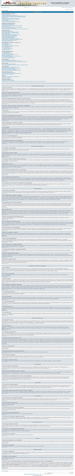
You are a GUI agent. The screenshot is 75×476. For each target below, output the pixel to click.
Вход (3, 7)
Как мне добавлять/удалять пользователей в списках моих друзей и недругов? (15, 64)
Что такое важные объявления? (7, 46)
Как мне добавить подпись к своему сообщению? (10, 32)
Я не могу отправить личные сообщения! (9, 60)
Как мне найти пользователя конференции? (9, 69)
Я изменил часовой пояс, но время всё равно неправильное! (12, 25)
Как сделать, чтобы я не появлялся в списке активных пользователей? (14, 16)
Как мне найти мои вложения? (7, 77)
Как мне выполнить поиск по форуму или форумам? (10, 67)
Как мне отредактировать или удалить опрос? (9, 35)
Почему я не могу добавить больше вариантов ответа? (11, 34)
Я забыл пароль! (5, 17)
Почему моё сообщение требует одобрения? (9, 40)
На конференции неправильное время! (8, 24)
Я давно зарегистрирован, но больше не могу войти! (10, 19)
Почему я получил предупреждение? (8, 37)
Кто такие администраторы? (6, 52)
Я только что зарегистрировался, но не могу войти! (10, 18)
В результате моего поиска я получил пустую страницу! (11, 68)
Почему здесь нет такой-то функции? (8, 80)
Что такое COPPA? (5, 20)
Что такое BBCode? (5, 43)
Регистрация (7, 7)
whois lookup (70, 462)
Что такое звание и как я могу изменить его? (9, 28)
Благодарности (71, 7)
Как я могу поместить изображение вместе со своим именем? (12, 27)
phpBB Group (34, 452)
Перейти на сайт (26, 7)
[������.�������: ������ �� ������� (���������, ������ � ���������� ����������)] (28, 474)
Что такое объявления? (6, 47)
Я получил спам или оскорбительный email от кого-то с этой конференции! (14, 61)
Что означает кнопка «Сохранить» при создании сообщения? (12, 39)
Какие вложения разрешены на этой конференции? (10, 76)
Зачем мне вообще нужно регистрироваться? (9, 15)
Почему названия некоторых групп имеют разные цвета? (11, 56)
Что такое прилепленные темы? (7, 48)
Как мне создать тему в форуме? (7, 31)
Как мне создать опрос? (6, 33)
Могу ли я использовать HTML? (7, 44)
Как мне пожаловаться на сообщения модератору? (10, 38)
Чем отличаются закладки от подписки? (8, 72)
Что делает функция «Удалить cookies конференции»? (11, 21)
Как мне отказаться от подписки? (7, 74)
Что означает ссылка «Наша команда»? (8, 57)
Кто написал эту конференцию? (7, 79)
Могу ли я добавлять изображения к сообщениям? (10, 45)
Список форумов (5, 10)
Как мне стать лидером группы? (7, 55)
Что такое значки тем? (5, 49)
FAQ (63, 7)
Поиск (67, 7)
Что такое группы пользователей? (7, 53)
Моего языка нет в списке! (6, 26)
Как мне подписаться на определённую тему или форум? (11, 73)
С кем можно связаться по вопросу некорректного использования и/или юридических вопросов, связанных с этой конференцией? (23, 81)
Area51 (3, 458)
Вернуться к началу (4, 90)
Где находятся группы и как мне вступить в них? (10, 54)
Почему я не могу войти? (6, 14)
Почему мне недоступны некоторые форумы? (9, 36)
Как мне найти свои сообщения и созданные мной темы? (11, 70)
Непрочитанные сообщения (69, 9)
